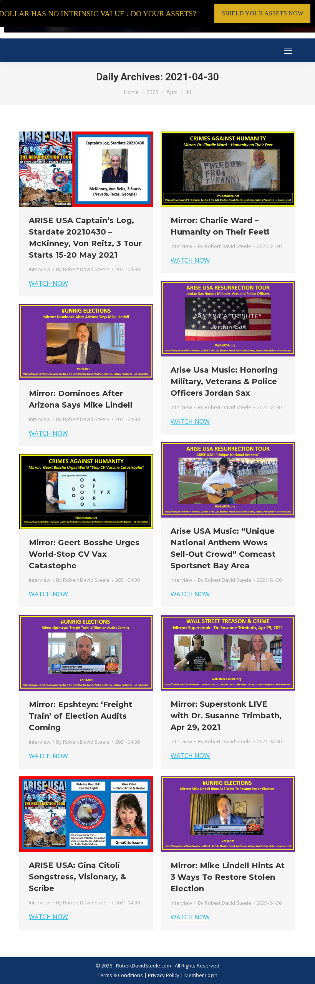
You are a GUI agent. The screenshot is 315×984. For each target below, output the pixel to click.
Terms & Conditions (120, 975)
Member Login (200, 975)
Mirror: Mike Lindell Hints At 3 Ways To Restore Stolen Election (228, 877)
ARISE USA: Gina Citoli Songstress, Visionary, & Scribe (77, 877)
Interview (39, 269)
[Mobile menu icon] (288, 50)
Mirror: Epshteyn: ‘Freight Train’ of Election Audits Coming (80, 716)
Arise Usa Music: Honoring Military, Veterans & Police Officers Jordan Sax (224, 381)
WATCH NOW (48, 283)
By (82, 269)
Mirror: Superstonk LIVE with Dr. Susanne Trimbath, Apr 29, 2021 (226, 715)
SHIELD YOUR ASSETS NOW (262, 13)
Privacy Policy (164, 975)
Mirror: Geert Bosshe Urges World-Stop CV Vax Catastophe (84, 554)
